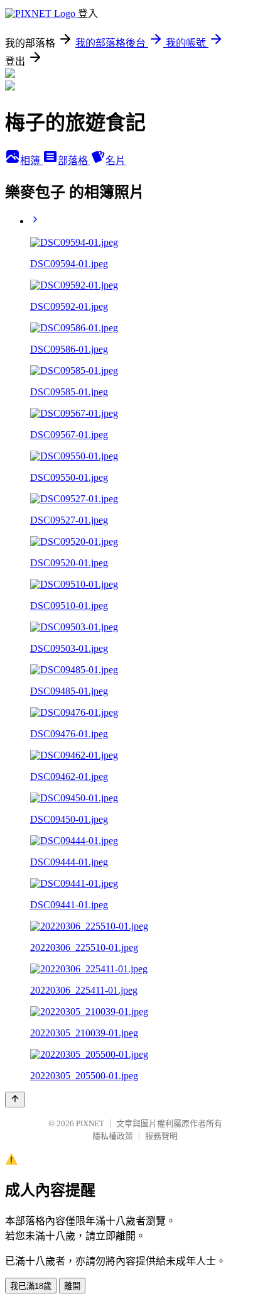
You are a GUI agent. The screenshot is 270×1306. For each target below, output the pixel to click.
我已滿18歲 (30, 1286)
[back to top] (15, 1099)
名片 (115, 160)
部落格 (74, 160)
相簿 (31, 160)
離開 (72, 1286)
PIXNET (90, 1123)
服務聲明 (161, 1136)
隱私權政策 (112, 1136)
